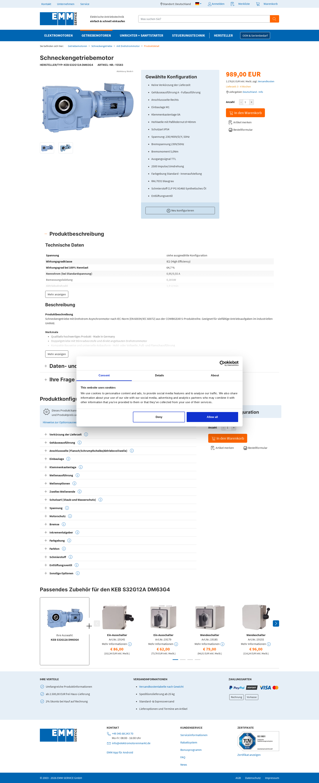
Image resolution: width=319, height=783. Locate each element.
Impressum (272, 778)
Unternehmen (65, 4)
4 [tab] (197, 659)
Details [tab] (159, 375)
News (183, 764)
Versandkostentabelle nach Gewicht (161, 686)
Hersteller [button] (223, 35)
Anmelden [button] (218, 4)
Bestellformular (243, 129)
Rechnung (236, 697)
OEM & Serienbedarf (255, 35)
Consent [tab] (104, 375)
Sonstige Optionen (61, 573)
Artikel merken (242, 122)
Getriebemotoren (77, 46)
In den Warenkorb (248, 112)
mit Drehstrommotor (128, 46)
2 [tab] (183, 659)
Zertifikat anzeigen (249, 755)
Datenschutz (253, 778)
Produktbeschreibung (76, 234)
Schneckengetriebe (101, 46)
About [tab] (215, 375)
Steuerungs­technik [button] (188, 35)
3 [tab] (190, 659)
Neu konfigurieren (182, 210)
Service (84, 4)
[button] (198, 3)
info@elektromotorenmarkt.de (131, 743)
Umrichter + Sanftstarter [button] (141, 35)
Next (276, 623)
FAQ (182, 757)
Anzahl (230, 102)
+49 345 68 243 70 (122, 733)
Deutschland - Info (253, 92)
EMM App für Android (120, 752)
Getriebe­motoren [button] (96, 35)
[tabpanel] (117, 628)
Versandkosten (266, 81)
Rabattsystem (188, 742)
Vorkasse (252, 697)
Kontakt (46, 4)
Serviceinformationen (193, 735)
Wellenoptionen (59, 483)
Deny (159, 416)
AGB (238, 778)
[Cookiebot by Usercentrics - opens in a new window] (222, 363)
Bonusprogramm (191, 750)
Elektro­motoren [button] (58, 35)
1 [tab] (175, 659)
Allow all (212, 416)
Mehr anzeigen (57, 294)
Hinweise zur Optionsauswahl (61, 422)
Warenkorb (271, 4)
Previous (97, 623)
